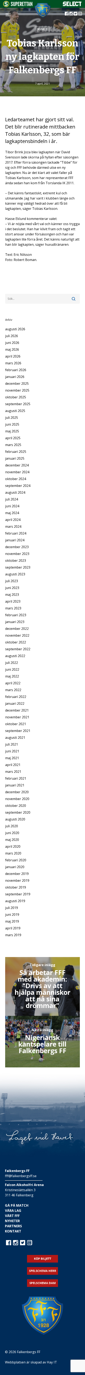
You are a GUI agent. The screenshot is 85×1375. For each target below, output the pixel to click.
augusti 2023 (15, 574)
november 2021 (17, 717)
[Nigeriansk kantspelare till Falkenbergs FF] (42, 1041)
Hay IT (52, 1362)
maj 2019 (12, 921)
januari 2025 (14, 458)
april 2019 (12, 928)
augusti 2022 (15, 656)
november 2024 (17, 472)
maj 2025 (12, 431)
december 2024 (17, 465)
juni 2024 (12, 506)
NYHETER (12, 1221)
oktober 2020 (15, 805)
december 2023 (17, 547)
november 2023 (17, 553)
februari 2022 (15, 696)
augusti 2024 (15, 492)
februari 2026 (15, 370)
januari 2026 (14, 376)
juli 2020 (11, 826)
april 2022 (12, 683)
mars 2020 (13, 853)
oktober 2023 (15, 560)
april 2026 (12, 356)
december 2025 (17, 383)
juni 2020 (12, 833)
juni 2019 (12, 914)
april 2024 (12, 519)
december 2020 (17, 792)
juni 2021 (12, 751)
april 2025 (12, 438)
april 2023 (12, 601)
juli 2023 (11, 581)
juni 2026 (12, 342)
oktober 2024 (15, 479)
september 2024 (17, 485)
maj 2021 (12, 758)
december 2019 (17, 873)
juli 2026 (11, 336)
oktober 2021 (15, 724)
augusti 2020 (15, 819)
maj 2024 (12, 513)
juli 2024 (11, 499)
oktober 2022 (15, 642)
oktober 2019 (15, 887)
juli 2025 (11, 417)
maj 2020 (12, 839)
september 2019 (17, 894)
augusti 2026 (15, 329)
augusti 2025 (15, 410)
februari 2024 (15, 533)
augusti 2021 (15, 737)
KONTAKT (13, 1231)
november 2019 (17, 880)
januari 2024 (14, 540)
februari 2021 (15, 778)
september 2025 (17, 404)
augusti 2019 (15, 901)
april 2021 (12, 764)
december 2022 (17, 628)
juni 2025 (12, 424)
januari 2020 (14, 867)
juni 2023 (12, 587)
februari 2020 (15, 860)
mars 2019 (13, 935)
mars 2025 (13, 445)
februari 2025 (15, 451)
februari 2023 (15, 615)
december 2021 (17, 710)
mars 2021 (13, 771)
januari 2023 (14, 622)
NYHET (42, 29)
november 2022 (17, 635)
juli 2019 (11, 907)
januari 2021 (14, 785)
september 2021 (17, 730)
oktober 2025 (15, 397)
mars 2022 (13, 690)
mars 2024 (13, 526)
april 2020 (12, 846)
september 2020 (17, 812)
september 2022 (17, 649)
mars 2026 (13, 363)
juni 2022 (12, 669)
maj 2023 (12, 594)
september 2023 (17, 567)
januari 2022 (14, 703)
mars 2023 (13, 608)
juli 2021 (11, 744)
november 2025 (17, 390)
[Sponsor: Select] (72, 5)
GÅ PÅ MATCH (16, 1205)
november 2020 (17, 799)
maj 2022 (12, 676)
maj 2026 (12, 349)
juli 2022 (11, 662)
